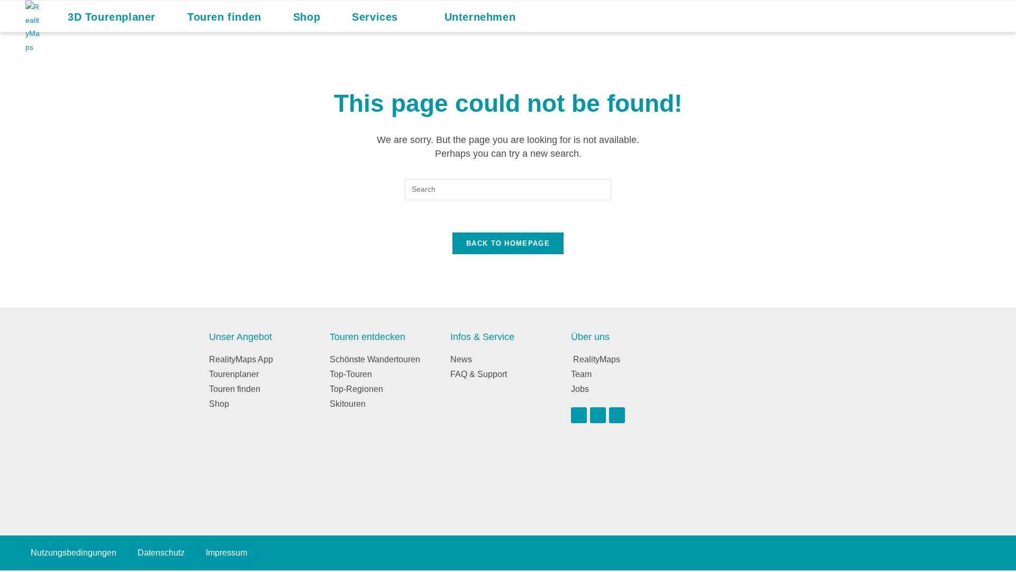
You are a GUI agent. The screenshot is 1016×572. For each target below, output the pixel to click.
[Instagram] (598, 415)
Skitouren (348, 403)
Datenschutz (161, 552)
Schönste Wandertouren (375, 359)
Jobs (580, 389)
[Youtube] (579, 415)
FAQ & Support (478, 374)
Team (581, 374)
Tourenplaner (234, 374)
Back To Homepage (508, 243)
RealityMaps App (241, 359)
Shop (219, 403)
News (461, 359)
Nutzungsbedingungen (73, 552)
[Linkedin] (617, 415)
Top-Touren (351, 374)
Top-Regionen (356, 389)
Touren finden (234, 389)
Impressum (226, 552)
